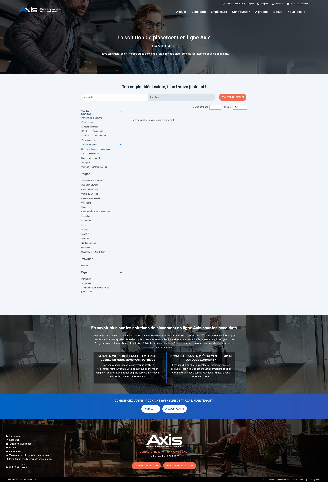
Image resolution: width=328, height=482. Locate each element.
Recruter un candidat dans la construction (30, 459)
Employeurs (219, 11)
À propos (261, 11)
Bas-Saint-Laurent (89, 185)
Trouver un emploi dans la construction (29, 455)
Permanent (86, 279)
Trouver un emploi (233, 97)
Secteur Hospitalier (90, 144)
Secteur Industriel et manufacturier (96, 149)
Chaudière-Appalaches (91, 198)
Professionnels (88, 140)
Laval (83, 225)
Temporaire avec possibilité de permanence (95, 290)
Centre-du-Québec (89, 194)
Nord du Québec (88, 243)
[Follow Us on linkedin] (24, 467)
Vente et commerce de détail (94, 167)
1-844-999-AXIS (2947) (235, 4)
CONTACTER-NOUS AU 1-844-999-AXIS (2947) (164, 451)
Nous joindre (296, 11)
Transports (86, 162)
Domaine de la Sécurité (91, 118)
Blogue (277, 11)
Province (87, 259)
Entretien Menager (89, 127)
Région (85, 174)
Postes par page (200, 107)
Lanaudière (86, 216)
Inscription (14, 440)
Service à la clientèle (90, 153)
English (251, 4)
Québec (84, 265)
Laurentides (86, 220)
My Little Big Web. (312, 480)
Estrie (84, 207)
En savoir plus (173, 409)
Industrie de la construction (93, 135)
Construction (241, 11)
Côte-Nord (86, 203)
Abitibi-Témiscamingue (91, 180)
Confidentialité (32, 479)
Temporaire (86, 283)
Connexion (14, 436)
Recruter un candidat (178, 465)
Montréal (85, 238)
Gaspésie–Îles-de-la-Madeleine (95, 211)
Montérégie (86, 234)
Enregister (264, 4)
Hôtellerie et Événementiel (93, 131)
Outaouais (85, 247)
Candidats (199, 11)
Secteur (86, 111)
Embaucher (15, 451)
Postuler (149, 409)
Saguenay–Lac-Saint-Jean (93, 252)
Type (84, 272)
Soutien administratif (90, 158)
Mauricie (85, 229)
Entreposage (87, 122)
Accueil (181, 11)
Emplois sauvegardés (299, 4)
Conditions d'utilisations (17, 479)
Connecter (278, 4)
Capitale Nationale (89, 189)
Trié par (227, 107)
